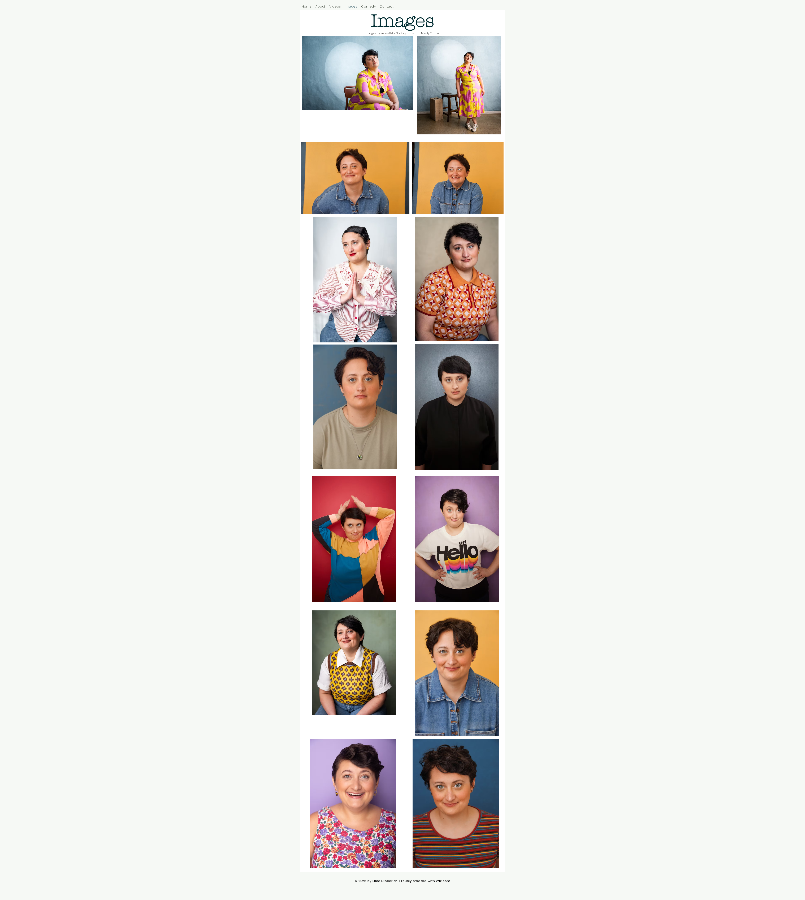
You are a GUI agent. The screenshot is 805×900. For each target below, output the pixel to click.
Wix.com (443, 881)
